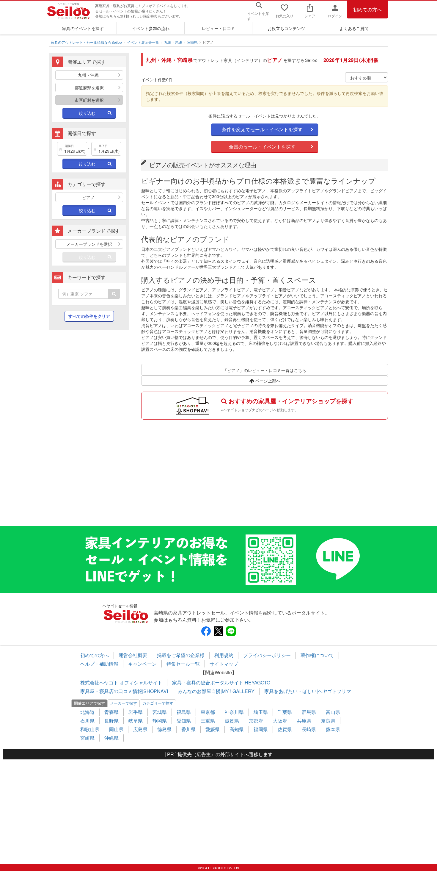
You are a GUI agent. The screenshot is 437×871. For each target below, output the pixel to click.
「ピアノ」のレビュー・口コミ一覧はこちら (264, 370)
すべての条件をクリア (89, 316)
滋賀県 (232, 720)
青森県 (111, 712)
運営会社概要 (133, 655)
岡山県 (116, 729)
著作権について (317, 655)
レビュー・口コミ (218, 28)
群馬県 (309, 712)
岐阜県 (135, 720)
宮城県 (160, 712)
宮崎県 (192, 42)
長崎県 (309, 729)
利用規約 (223, 655)
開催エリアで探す (89, 703)
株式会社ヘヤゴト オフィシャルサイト (121, 682)
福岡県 (261, 729)
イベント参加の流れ (150, 28)
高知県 (236, 729)
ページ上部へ (267, 381)
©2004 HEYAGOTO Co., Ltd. (219, 867)
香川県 (188, 729)
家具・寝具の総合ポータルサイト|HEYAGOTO (221, 682)
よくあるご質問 (354, 28)
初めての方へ (367, 9)
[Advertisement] (89, 431)
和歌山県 (89, 729)
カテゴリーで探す (157, 703)
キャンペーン (142, 663)
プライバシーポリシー (267, 655)
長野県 (111, 720)
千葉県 (285, 712)
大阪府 (280, 720)
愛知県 (184, 720)
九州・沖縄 (173, 42)
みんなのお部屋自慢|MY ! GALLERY (216, 691)
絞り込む (87, 113)
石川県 (87, 720)
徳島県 (164, 729)
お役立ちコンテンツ (286, 28)
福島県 (184, 712)
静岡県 (160, 720)
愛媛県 (212, 729)
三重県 (208, 720)
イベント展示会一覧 (143, 42)
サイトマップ (224, 663)
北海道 (87, 712)
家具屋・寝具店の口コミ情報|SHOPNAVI (124, 691)
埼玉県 (261, 712)
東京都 (208, 712)
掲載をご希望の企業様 (181, 655)
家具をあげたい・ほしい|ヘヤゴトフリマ (307, 691)
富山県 (333, 712)
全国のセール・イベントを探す (262, 146)
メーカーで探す (123, 703)
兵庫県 (304, 720)
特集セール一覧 (183, 663)
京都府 (256, 720)
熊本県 (333, 729)
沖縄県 (111, 737)
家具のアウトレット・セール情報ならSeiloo (86, 42)
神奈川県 (234, 712)
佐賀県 (285, 729)
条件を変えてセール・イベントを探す (262, 129)
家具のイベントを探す (83, 28)
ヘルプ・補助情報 (99, 663)
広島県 (140, 729)
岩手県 (135, 712)
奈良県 (328, 720)
